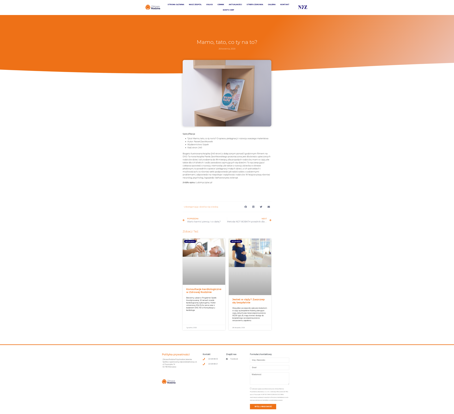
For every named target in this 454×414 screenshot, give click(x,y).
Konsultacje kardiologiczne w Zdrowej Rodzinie (203, 291)
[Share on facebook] (245, 206)
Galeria (272, 4)
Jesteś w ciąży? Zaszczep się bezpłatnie (248, 301)
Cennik (220, 4)
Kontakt (284, 4)
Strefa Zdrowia (255, 4)
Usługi (209, 4)
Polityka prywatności (176, 354)
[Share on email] (268, 206)
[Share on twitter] (261, 206)
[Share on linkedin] (253, 206)
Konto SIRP (228, 10)
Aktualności (235, 4)
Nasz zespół (195, 4)
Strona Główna (176, 4)
